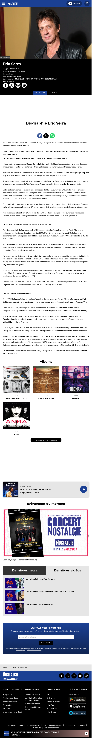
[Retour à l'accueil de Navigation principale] (12, 3)
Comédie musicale (49, 79)
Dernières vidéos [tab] (67, 570)
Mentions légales (33, 725)
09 (13, 69)
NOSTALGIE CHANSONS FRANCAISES (37, 489)
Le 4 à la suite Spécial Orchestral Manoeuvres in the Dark (50, 591)
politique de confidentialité (34, 650)
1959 (17, 69)
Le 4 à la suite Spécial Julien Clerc (40, 604)
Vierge (10, 74)
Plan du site (11, 725)
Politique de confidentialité (75, 725)
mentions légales (20, 650)
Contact (22, 725)
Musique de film (22, 79)
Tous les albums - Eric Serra (46, 440)
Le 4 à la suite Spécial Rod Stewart (40, 579)
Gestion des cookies (51, 728)
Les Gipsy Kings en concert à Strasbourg (20, 560)
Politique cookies (55, 725)
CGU (44, 725)
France (19, 76)
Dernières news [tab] (24, 570)
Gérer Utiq (37, 728)
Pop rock (35, 79)
